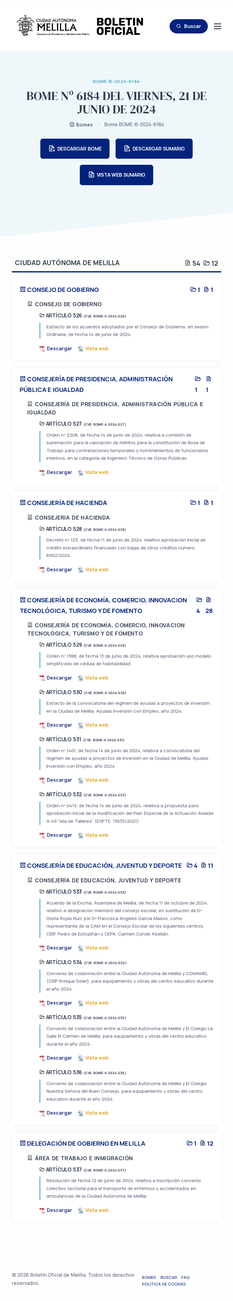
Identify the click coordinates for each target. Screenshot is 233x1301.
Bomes (84, 124)
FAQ (185, 1277)
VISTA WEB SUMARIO (121, 174)
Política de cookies (164, 1284)
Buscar (192, 26)
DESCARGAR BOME (79, 148)
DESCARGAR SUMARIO (159, 148)
